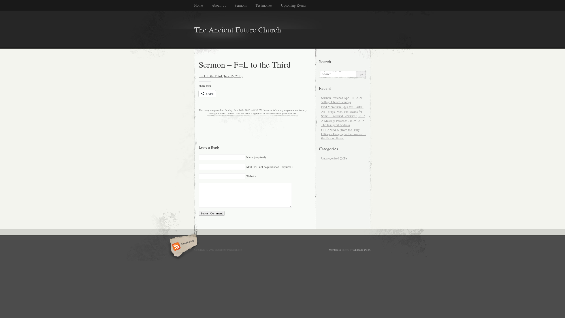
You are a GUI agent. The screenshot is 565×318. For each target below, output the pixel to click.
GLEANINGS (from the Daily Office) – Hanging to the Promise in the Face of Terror (343, 134)
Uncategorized (330, 158)
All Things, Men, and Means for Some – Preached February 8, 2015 (343, 114)
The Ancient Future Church (237, 29)
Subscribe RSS (182, 247)
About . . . (219, 5)
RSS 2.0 (225, 113)
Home (198, 5)
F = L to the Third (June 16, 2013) (221, 76)
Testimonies (264, 5)
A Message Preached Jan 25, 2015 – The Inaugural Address (344, 123)
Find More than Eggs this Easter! (342, 107)
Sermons (241, 5)
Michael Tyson (361, 250)
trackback (271, 113)
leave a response (253, 113)
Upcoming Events (293, 5)
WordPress (335, 250)
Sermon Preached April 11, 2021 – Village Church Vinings (343, 100)
